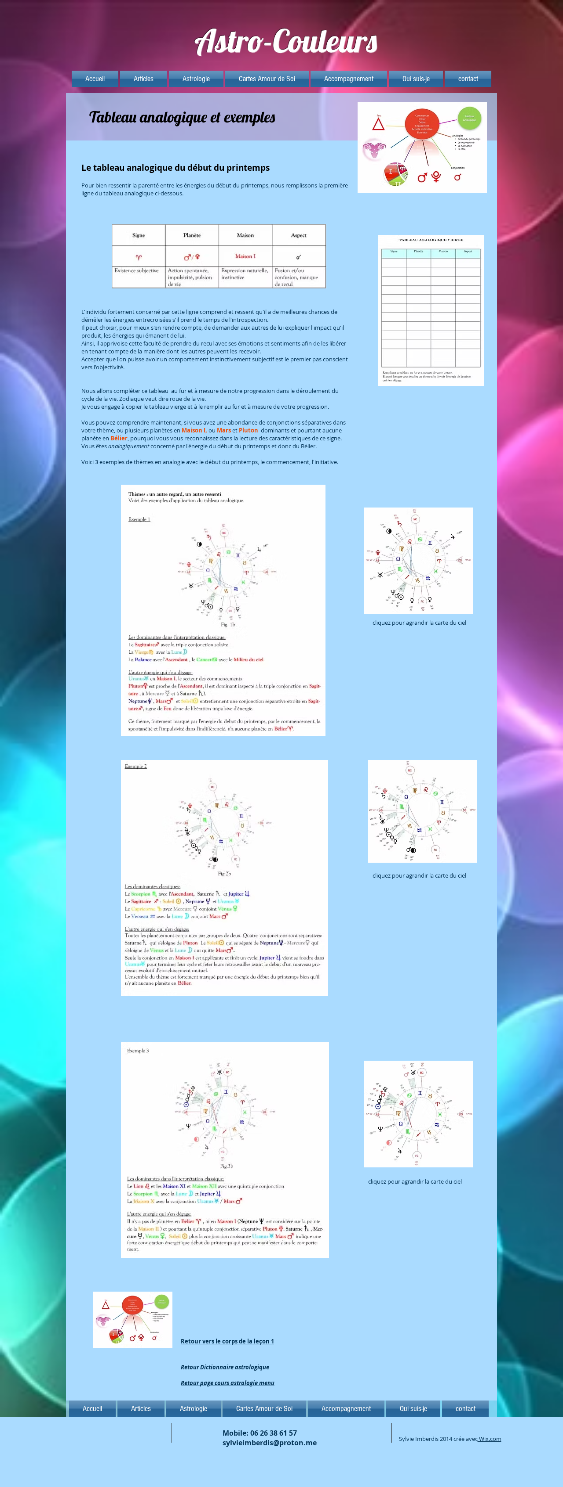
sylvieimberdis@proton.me (270, 1442)
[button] (143, 79)
